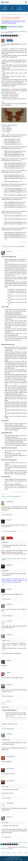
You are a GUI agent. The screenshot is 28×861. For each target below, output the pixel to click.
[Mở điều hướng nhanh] (26, 14)
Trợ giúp (20, 859)
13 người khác (23, 558)
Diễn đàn (12, 9)
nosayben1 (4, 246)
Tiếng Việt (7, 859)
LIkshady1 (4, 558)
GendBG (14, 496)
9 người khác (18, 246)
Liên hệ (16, 859)
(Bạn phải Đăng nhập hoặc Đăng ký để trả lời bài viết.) (17, 842)
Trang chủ (4, 9)
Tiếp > (19, 35)
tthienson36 (15, 558)
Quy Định (12, 859)
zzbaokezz (4, 514)
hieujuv (8, 246)
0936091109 (9, 558)
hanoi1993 (9, 496)
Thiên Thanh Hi (10, 32)
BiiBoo (12, 246)
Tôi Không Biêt (5, 728)
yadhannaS (10, 531)
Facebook (19, 9)
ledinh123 (4, 496)
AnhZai (3, 599)
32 (16, 35)
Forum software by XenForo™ (14, 857)
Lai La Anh (4, 531)
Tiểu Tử (3, 798)
